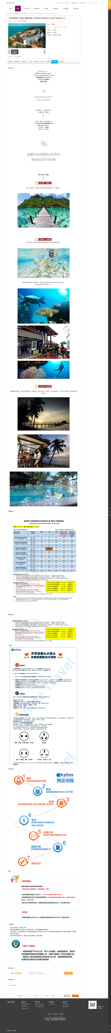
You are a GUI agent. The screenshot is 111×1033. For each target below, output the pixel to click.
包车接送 (36, 8)
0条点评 (65, 27)
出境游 (46, 8)
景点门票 (26, 8)
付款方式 (23, 1002)
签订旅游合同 (24, 1006)
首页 (10, 8)
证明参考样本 (66, 1004)
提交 (75, 996)
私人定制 (75, 8)
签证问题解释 (66, 1006)
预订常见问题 (11, 1002)
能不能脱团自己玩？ (25, 1004)
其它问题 (51, 1002)
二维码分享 (18, 56)
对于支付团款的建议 (39, 1006)
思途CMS (14, 1030)
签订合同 (37, 1002)
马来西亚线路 (24, 13)
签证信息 (55, 8)
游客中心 (65, 1002)
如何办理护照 (52, 1004)
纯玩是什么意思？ (25, 1008)
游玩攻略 (65, 8)
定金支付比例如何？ (39, 1004)
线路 (18, 8)
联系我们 (61, 1014)
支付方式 (55, 1014)
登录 (57, 2)
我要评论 (68, 973)
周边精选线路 (17, 13)
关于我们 (49, 1014)
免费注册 (61, 2)
